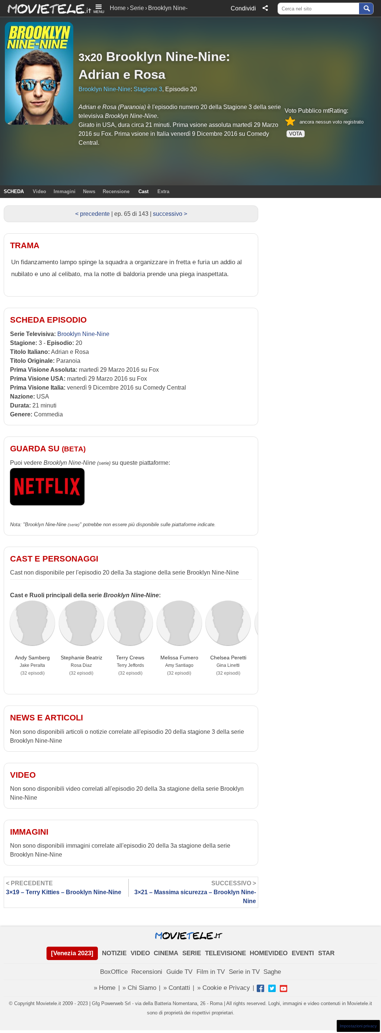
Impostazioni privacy (358, 1026)
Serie (137, 8)
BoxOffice (114, 971)
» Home (104, 987)
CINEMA (166, 953)
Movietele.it (45, 8)
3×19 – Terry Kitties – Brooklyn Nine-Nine (63, 887)
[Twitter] (272, 988)
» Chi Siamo (139, 987)
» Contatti (176, 987)
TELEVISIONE (225, 953)
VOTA (295, 134)
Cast (143, 191)
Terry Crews (130, 658)
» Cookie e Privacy (223, 987)
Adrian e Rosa (122, 74)
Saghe (272, 971)
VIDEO (140, 953)
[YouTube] (283, 988)
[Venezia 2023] (72, 953)
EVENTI (303, 953)
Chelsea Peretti (228, 658)
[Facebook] (260, 988)
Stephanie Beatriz (81, 658)
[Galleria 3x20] (39, 73)
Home (118, 8)
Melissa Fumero (179, 658)
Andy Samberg (32, 658)
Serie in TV (244, 971)
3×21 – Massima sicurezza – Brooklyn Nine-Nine (195, 892)
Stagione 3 (148, 89)
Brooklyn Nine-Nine (166, 56)
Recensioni (146, 971)
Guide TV (179, 971)
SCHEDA (14, 191)
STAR (326, 953)
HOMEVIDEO (269, 953)
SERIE (191, 953)
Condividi (243, 8)
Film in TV (210, 971)
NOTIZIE (114, 953)
